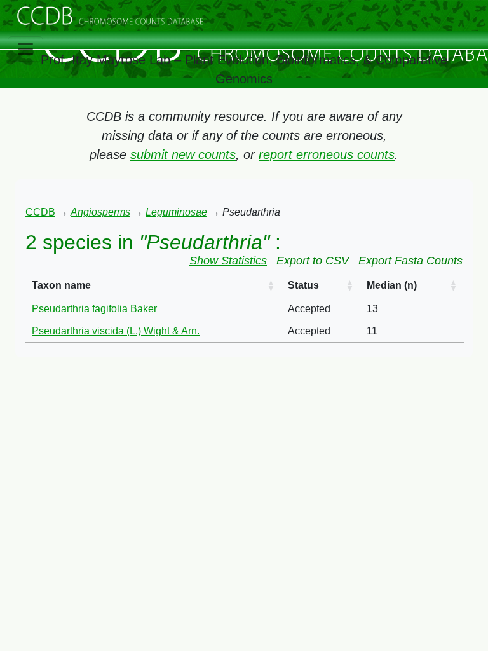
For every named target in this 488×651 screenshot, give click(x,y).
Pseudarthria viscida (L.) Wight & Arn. (116, 331)
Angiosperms (100, 212)
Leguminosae (176, 212)
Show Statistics (228, 260)
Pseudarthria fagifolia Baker (94, 308)
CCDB (40, 212)
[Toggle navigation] (25, 49)
